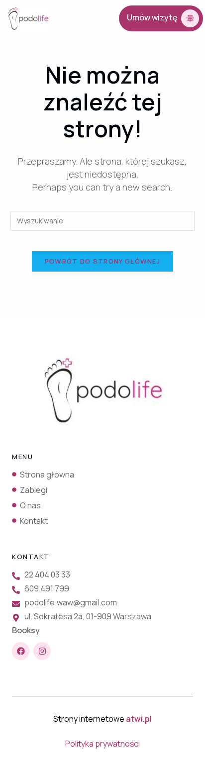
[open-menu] (84, 19)
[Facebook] (20, 651)
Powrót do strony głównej (102, 261)
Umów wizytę (152, 17)
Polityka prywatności (102, 743)
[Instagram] (42, 651)
